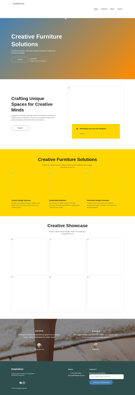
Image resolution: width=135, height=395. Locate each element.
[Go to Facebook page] (21, 383)
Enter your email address (97, 373)
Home (96, 9)
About (112, 9)
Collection (104, 9)
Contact (119, 9)
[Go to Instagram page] (24, 383)
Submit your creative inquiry (101, 382)
